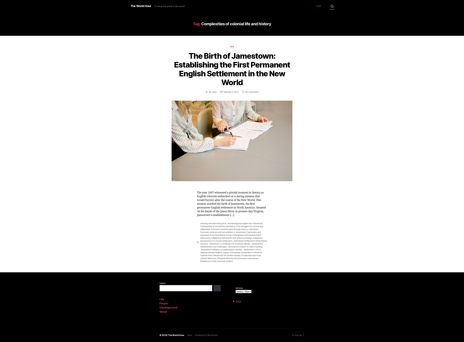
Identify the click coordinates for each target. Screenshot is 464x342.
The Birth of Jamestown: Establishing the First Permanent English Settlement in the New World (232, 69)
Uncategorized (169, 307)
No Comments (252, 92)
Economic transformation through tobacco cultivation (234, 229)
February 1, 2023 (231, 92)
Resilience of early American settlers (216, 261)
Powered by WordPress (206, 335)
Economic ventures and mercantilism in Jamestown (223, 232)
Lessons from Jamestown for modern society (220, 255)
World (163, 311)
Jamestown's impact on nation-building (245, 246)
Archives (239, 288)
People (164, 303)
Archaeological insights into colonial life (245, 223)
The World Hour (140, 6)
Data (318, 6)
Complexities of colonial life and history (217, 226)
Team (214, 92)
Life (232, 46)
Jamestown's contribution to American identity (229, 244)
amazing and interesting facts (213, 223)
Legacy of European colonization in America (242, 252)
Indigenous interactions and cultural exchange (231, 238)
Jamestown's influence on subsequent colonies (221, 249)
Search (162, 283)
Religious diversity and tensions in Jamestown (238, 258)
